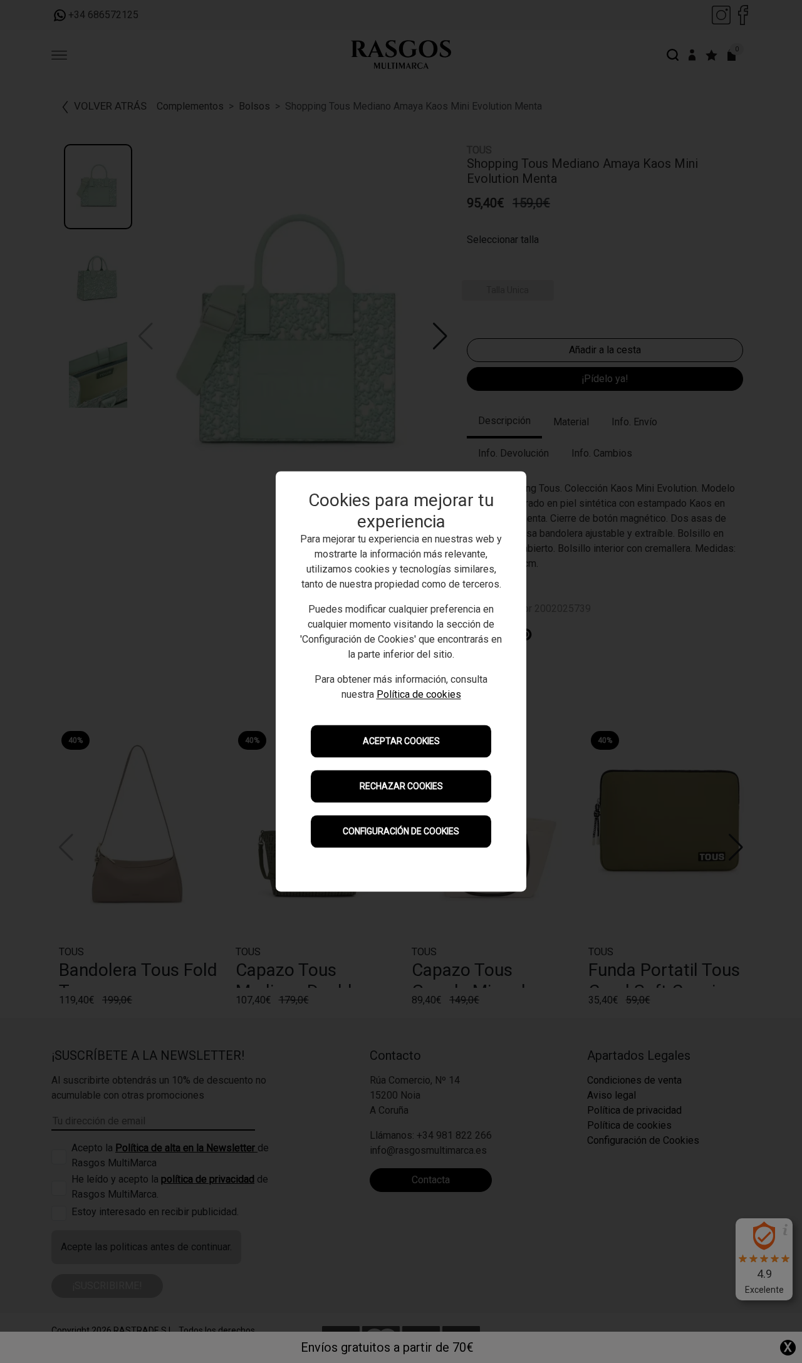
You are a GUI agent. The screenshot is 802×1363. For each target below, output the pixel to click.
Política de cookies (419, 695)
